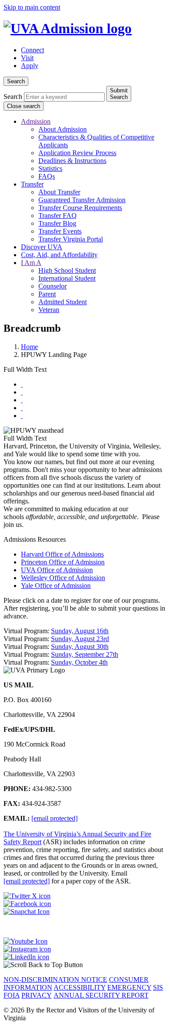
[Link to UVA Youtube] (85, 941)
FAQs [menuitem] (46, 176)
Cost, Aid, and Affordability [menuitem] (59, 254)
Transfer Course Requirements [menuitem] (80, 207)
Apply (29, 65)
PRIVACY (36, 995)
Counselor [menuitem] (52, 286)
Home (29, 346)
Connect (32, 50)
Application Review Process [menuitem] (77, 152)
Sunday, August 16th (80, 631)
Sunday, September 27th (84, 654)
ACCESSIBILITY (79, 987)
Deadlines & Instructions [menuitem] (72, 160)
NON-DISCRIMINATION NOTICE (55, 979)
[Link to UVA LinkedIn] (85, 957)
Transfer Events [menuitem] (60, 231)
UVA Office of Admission (57, 570)
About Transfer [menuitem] (59, 192)
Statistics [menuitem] (50, 168)
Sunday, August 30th (80, 646)
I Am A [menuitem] (31, 262)
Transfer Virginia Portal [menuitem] (70, 239)
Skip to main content (31, 7)
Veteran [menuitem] (48, 309)
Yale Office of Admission (56, 585)
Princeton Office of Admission (63, 562)
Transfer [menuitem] (32, 184)
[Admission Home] (67, 28)
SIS (158, 987)
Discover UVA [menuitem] (41, 247)
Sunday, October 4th (79, 662)
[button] (85, 965)
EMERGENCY (129, 987)
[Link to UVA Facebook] (85, 904)
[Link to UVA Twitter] (85, 896)
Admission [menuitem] (36, 121)
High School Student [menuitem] (67, 270)
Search (12, 96)
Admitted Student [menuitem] (62, 302)
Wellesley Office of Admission (63, 577)
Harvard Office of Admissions (62, 554)
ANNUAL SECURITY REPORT (101, 995)
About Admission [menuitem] (62, 129)
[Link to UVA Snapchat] (85, 912)
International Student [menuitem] (66, 278)
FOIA (11, 995)
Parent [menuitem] (47, 294)
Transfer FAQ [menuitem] (57, 215)
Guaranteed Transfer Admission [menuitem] (82, 200)
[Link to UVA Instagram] (85, 949)
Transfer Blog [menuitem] (57, 223)
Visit (27, 57)
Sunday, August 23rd (80, 638)
